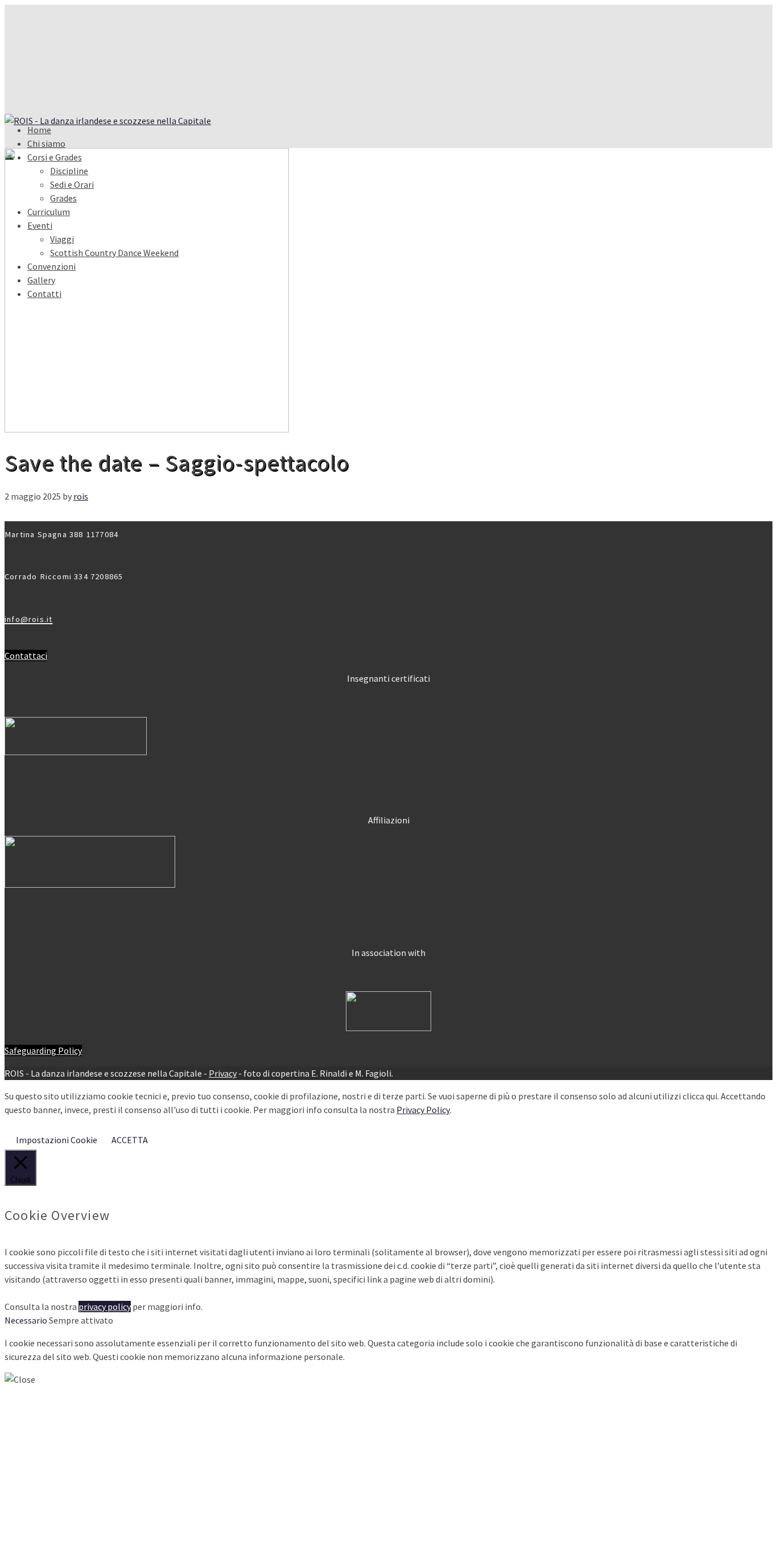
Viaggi (62, 1505)
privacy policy (104, 1306)
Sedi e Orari (72, 1460)
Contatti (44, 1551)
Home (39, 129)
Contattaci (26, 655)
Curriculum (48, 1483)
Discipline (69, 1448)
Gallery (41, 1540)
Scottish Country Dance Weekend (114, 1517)
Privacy (223, 1073)
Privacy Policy (423, 1109)
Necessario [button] (27, 1320)
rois (80, 496)
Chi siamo (46, 143)
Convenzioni (51, 1528)
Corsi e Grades (54, 1437)
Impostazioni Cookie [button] (56, 1139)
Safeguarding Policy (43, 1050)
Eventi (39, 1494)
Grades (63, 1471)
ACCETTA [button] (129, 1139)
